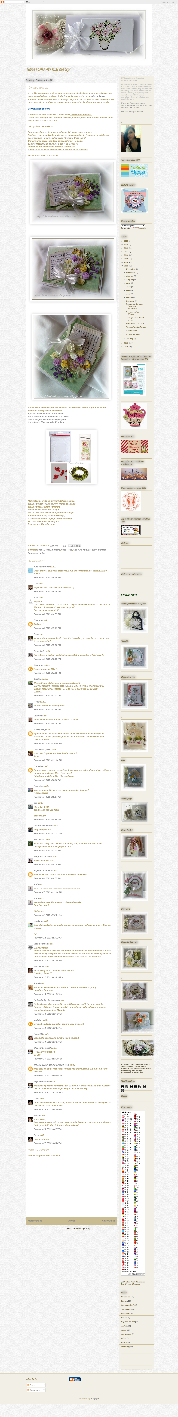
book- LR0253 (44, 550)
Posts (32, 1385)
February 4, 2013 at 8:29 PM (47, 724)
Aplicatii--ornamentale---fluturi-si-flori (46, 413)
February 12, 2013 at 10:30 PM (48, 977)
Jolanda (38, 716)
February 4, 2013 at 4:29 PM (47, 592)
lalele (94, 550)
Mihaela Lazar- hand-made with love (51, 1065)
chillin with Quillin (42, 749)
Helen (37, 702)
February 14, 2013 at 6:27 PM (48, 1042)
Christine (38, 766)
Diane (37, 634)
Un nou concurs (133, 334)
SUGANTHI (39, 840)
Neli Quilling (40, 730)
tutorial (124, 1342)
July (128, 283)
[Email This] (69, 546)
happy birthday (128, 1322)
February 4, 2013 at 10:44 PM (48, 743)
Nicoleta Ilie (39, 651)
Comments (34, 1390)
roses (123, 1330)
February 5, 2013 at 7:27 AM (47, 780)
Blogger (95, 1398)
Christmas (125, 1297)
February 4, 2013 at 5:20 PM (47, 645)
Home (71, 1220)
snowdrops (126, 1334)
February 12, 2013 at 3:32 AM (48, 938)
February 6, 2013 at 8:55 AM (47, 878)
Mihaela (37, 1115)
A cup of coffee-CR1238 (133, 313)
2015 (126, 259)
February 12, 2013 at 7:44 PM (48, 960)
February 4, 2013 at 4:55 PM (47, 614)
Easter (124, 1301)
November (130, 272)
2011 (126, 347)
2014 (126, 262)
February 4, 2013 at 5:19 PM (47, 628)
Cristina (38, 679)
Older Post (108, 1220)
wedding (125, 1346)
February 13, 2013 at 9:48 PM (48, 1014)
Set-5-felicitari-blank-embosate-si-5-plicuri (48, 416)
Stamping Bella (128, 1305)
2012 (126, 343)
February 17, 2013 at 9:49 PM (48, 1076)
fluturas (87, 550)
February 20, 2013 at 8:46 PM (48, 1109)
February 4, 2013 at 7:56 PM (47, 709)
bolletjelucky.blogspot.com (47, 1000)
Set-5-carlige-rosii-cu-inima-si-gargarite (47, 419)
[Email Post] (64, 546)
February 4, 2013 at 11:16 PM (48, 760)
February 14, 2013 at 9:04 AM (48, 1028)
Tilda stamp (126, 1309)
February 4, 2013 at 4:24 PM (47, 577)
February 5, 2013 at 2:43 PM (47, 850)
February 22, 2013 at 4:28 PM (48, 1143)
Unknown (38, 620)
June (128, 287)
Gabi (36, 584)
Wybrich (38, 1020)
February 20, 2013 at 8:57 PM (48, 1129)
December (130, 269)
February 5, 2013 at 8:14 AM (47, 797)
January (129, 339)
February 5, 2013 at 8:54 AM (47, 820)
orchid (124, 1326)
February (130, 301)
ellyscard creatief (42, 1048)
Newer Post (35, 1220)
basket (124, 1317)
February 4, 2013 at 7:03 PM (47, 696)
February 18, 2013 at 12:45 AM (48, 1092)
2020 (126, 241)
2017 (126, 252)
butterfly (56, 550)
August (129, 280)
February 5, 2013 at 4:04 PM (47, 864)
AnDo (37, 884)
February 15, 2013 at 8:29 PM (48, 1059)
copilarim (38, 921)
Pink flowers (131, 331)
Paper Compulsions (44, 870)
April (128, 294)
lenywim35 (39, 966)
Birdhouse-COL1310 (135, 323)
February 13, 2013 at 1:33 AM (48, 994)
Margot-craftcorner (43, 856)
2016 (126, 255)
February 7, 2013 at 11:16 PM (48, 892)
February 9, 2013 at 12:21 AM (48, 915)
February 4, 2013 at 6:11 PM (47, 659)
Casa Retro (98, 96)
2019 (126, 244)
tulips (42, 553)
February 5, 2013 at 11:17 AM (48, 833)
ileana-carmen (41, 944)
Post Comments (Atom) (78, 1228)
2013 (126, 266)
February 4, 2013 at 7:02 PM (47, 673)
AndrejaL (38, 786)
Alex (36, 597)
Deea (36, 1099)
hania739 (38, 1034)
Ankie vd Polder (42, 567)
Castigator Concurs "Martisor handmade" (134, 306)
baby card (125, 1313)
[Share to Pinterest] (79, 546)
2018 (126, 248)
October (129, 276)
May (128, 290)
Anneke (38, 983)
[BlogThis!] (72, 546)
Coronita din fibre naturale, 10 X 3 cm (46, 422)
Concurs (77, 550)
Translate (141, 228)
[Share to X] (74, 546)
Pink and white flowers (136, 327)
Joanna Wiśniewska (44, 826)
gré (35, 803)
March (129, 297)
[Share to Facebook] (77, 546)
